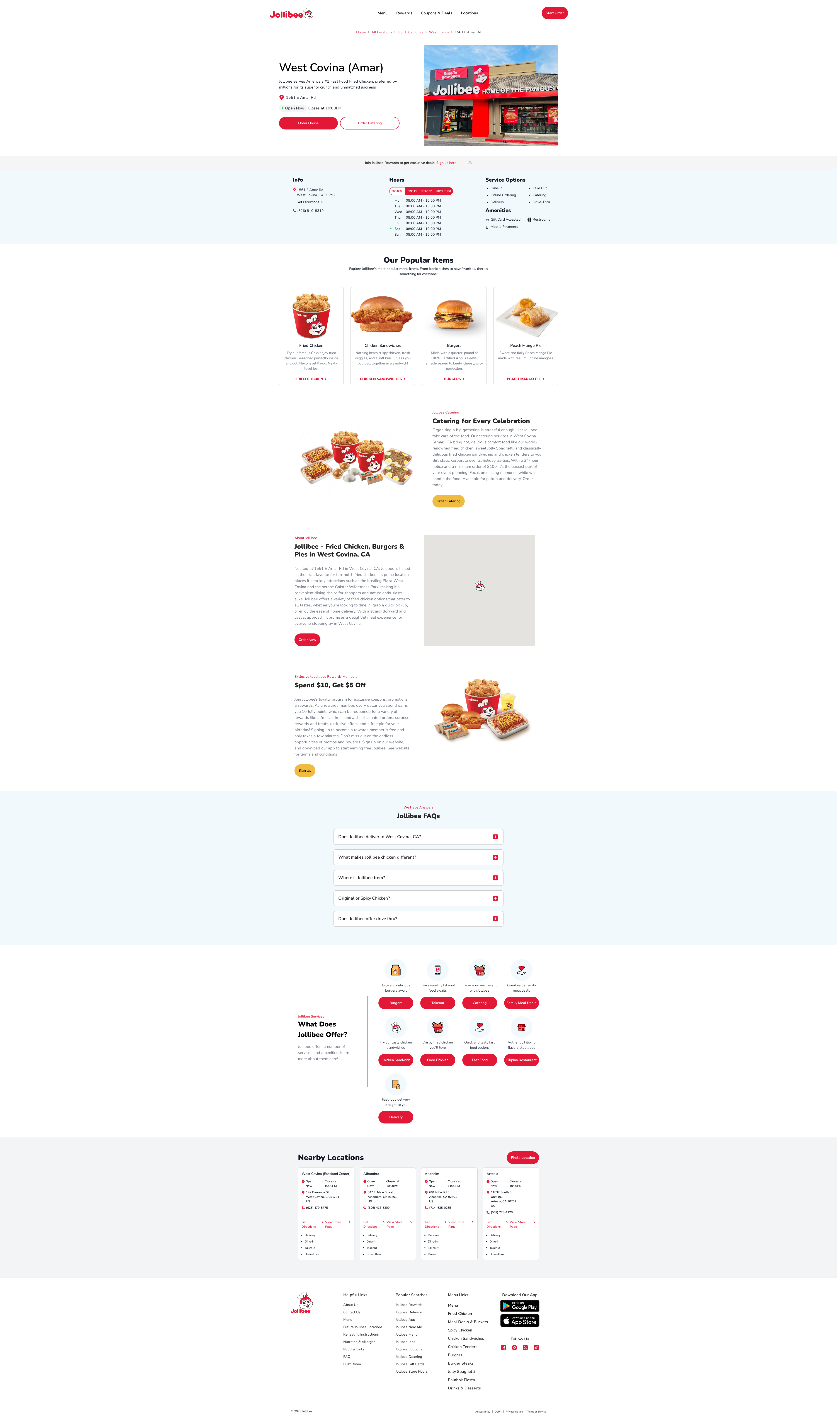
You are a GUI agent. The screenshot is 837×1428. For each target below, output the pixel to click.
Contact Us (352, 1312)
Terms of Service (536, 1411)
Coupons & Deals (436, 13)
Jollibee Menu (406, 1334)
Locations (469, 13)
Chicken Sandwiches (381, 379)
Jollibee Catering (409, 1356)
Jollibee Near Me (409, 1327)
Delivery (426, 191)
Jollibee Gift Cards (410, 1364)
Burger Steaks (461, 1363)
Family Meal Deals (521, 1003)
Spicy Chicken (460, 1330)
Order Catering (370, 123)
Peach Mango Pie (524, 379)
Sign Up (305, 770)
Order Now (307, 639)
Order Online (308, 123)
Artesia (492, 1173)
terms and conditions (318, 754)
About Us (350, 1304)
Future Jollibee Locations (363, 1327)
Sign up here (446, 162)
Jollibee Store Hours (412, 1371)
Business (397, 191)
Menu (383, 13)
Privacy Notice (514, 1411)
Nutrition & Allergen (359, 1341)
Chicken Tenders (462, 1346)
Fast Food (480, 1060)
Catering (480, 1003)
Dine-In (412, 191)
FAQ (346, 1356)
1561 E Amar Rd (301, 97)
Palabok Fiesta (461, 1379)
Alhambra (371, 1173)
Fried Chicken (309, 379)
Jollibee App (405, 1319)
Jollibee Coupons (409, 1349)
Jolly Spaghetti (461, 1371)
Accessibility (482, 1411)
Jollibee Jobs (405, 1341)
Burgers (452, 379)
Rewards (404, 13)
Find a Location (523, 1157)
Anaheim (432, 1173)
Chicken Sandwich (395, 1060)
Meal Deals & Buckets (468, 1321)
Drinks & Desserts (464, 1388)
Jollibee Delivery (409, 1312)
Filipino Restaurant (521, 1060)
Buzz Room (352, 1364)
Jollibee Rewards (409, 1304)
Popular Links (354, 1349)
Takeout (437, 1003)
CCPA (498, 1411)
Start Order (555, 13)
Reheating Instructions (361, 1334)
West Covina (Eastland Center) (326, 1173)
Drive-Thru (443, 191)
